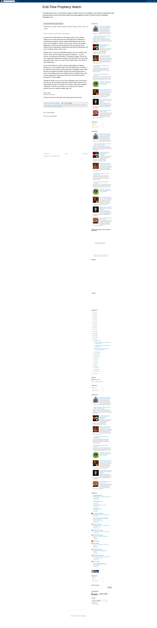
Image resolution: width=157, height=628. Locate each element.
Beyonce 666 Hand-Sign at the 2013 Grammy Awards (106, 90)
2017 (94, 329)
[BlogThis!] (66, 103)
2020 (94, 323)
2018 (94, 327)
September (96, 356)
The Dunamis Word (97, 549)
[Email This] (65, 103)
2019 (94, 325)
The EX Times (96, 561)
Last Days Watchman (98, 535)
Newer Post (46, 153)
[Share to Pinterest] (71, 103)
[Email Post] (62, 103)
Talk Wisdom (96, 543)
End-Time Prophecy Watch (62, 7)
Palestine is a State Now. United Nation (78, 105)
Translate (97, 604)
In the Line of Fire (97, 524)
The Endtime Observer (98, 555)
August (96, 357)
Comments (96, 126)
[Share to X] (68, 103)
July (95, 359)
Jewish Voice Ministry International (60, 105)
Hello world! (95, 509)
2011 (94, 373)
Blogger (84, 615)
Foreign (48, 105)
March (95, 367)
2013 (94, 337)
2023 (94, 318)
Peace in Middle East (48, 106)
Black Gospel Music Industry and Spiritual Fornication (101, 349)
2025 (94, 314)
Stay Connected (96, 565)
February (96, 369)
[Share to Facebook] (69, 103)
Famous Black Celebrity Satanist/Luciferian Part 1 (105, 56)
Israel (52, 105)
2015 (94, 333)
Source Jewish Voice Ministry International (57, 33)
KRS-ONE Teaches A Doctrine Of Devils (101, 514)
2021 (94, 321)
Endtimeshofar (96, 379)
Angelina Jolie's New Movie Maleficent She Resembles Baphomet (106, 100)
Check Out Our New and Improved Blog (101, 531)
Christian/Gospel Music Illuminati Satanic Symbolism (105, 46)
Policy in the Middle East (57, 106)
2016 (94, 331)
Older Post (85, 153)
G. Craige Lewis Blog (98, 513)
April (95, 365)
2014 (94, 335)
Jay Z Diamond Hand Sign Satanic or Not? (105, 111)
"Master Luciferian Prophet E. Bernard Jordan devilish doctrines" (102, 37)
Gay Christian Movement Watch (100, 518)
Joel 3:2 (69, 105)
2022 (94, 320)
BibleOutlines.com (97, 501)
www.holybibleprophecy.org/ (99, 563)
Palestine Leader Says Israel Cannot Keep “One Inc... (102, 343)
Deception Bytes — (97, 508)
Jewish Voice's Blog (98, 530)
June (95, 361)
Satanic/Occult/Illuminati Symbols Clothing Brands (105, 27)
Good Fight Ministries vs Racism (99, 505)
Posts (94, 124)
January (96, 371)
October (96, 354)
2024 (94, 316)
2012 (94, 339)
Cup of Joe (95, 503)
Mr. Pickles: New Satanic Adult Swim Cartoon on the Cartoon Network (105, 83)
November (96, 352)
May (95, 363)
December (96, 340)
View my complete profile (97, 381)
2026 (94, 312)
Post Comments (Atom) (55, 156)
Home (66, 153)
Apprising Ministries (98, 495)
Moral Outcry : (96, 541)
